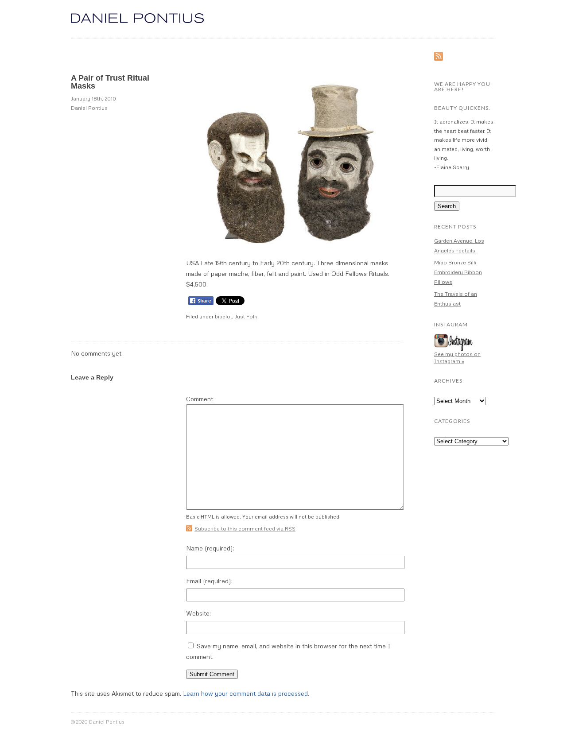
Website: (198, 613)
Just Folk (246, 316)
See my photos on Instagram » (457, 357)
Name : (210, 548)
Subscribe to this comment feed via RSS (244, 528)
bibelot (223, 316)
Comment (199, 399)
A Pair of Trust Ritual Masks (110, 82)
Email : (209, 581)
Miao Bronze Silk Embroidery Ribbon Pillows (458, 272)
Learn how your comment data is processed (245, 693)
